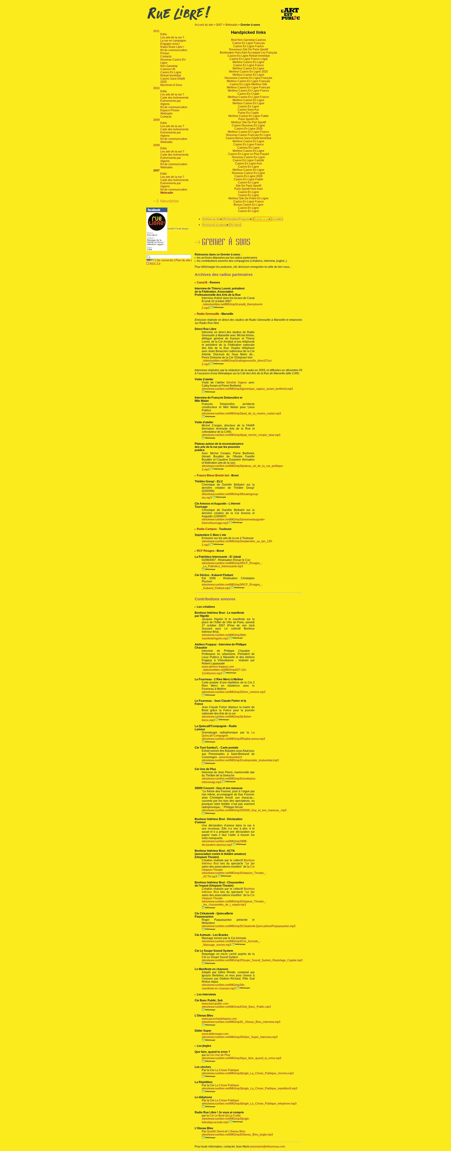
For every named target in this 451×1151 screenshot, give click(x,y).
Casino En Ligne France (248, 46)
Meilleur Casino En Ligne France (248, 90)
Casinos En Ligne (248, 147)
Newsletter (169, 201)
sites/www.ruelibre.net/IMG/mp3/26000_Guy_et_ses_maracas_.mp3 (244, 810)
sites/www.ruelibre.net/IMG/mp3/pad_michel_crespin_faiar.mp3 (241, 434)
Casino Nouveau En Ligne (248, 125)
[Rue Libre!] (156, 250)
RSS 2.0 (154, 263)
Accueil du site (204, 24)
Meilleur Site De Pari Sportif (248, 122)
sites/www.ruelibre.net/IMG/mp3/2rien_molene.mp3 (233, 691)
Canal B (202, 282)
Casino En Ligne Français (248, 43)
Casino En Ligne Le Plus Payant (248, 153)
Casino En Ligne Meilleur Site (248, 84)
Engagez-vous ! (170, 43)
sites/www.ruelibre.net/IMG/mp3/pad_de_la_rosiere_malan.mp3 (241, 413)
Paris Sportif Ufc (248, 119)
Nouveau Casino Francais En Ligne (248, 134)
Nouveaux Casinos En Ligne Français (248, 77)
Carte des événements (174, 97)
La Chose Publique (227, 1070)
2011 (156, 31)
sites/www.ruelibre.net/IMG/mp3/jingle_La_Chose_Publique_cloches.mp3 (248, 1073)
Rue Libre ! (225, 13)
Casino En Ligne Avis (248, 163)
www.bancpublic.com (215, 1003)
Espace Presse (169, 110)
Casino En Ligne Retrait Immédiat (248, 55)
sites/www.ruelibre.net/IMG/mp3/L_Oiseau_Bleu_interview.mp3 (241, 1021)
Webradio (231, 24)
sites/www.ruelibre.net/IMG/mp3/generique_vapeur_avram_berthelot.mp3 (247, 388)
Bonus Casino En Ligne (248, 204)
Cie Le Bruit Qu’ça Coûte (225, 1115)
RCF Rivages (205, 550)
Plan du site (182, 260)
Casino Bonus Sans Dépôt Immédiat (248, 138)
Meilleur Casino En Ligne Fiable (248, 115)
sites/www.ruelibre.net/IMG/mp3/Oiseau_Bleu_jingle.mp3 (237, 1134)
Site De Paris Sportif (248, 185)
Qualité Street (215, 1131)
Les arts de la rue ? (172, 37)
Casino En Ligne (248, 106)
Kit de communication (173, 50)
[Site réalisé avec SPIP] (150, 260)
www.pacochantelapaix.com (219, 1018)
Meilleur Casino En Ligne (248, 62)
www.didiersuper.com (215, 1033)
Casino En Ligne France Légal (248, 58)
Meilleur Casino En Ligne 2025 (248, 71)
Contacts (165, 56)
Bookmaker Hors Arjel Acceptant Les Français (248, 52)
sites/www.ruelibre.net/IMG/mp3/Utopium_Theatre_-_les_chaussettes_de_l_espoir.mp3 (234, 903)
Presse (164, 53)
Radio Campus (207, 528)
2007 (219, 24)
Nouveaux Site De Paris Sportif (248, 49)
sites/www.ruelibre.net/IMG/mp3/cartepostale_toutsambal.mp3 (240, 760)
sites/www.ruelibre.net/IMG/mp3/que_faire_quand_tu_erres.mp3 (241, 1058)
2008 (156, 145)
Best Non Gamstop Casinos (248, 39)
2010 (156, 88)
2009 (156, 119)
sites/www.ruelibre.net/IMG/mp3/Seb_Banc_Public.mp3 (236, 1006)
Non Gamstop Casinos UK (169, 67)
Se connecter (165, 260)
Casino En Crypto (248, 93)
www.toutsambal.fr (230, 757)
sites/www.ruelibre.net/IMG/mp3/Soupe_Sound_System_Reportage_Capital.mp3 (252, 960)
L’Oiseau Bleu (236, 1131)
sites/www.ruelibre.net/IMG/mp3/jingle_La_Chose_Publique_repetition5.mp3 (249, 1088)
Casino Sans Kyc (248, 109)
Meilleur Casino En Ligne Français (248, 81)
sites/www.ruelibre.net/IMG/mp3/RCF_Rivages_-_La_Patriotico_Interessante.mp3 (232, 565)
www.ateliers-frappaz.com (218, 666)
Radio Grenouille (208, 313)
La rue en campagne (173, 40)
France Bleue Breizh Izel (213, 475)
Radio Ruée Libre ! (172, 46)
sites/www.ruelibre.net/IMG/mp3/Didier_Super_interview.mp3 (239, 1037)
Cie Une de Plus (219, 1054)
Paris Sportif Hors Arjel (248, 188)
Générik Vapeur (236, 382)
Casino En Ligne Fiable (248, 179)
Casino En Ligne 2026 (248, 128)
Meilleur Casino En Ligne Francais (248, 87)
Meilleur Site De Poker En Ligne (248, 198)
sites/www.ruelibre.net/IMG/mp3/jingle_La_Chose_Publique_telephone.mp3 (249, 1103)
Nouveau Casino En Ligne (248, 157)
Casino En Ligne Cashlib (248, 160)
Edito (163, 34)
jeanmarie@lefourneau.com (267, 1146)
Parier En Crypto (248, 112)
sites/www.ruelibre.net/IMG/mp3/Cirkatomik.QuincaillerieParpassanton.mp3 (248, 926)
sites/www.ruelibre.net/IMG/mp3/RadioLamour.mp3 (233, 738)
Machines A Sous (171, 84)
